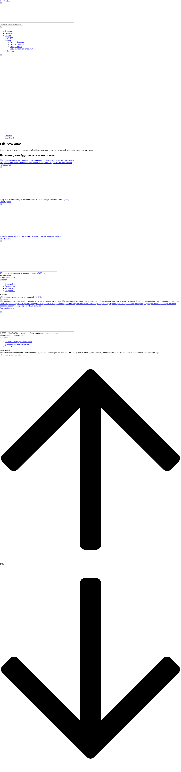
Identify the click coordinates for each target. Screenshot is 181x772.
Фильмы (8, 31)
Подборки (9, 38)
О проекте (9, 346)
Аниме (8, 36)
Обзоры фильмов (17, 42)
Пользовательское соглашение (17, 344)
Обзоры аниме (16, 47)
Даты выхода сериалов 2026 (21, 49)
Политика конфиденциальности (18, 342)
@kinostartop (5, 335)
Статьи (8, 40)
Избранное (9, 51)
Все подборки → (7, 308)
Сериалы (8, 33)
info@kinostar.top (18, 335)
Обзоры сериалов (17, 44)
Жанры (5, 295)
